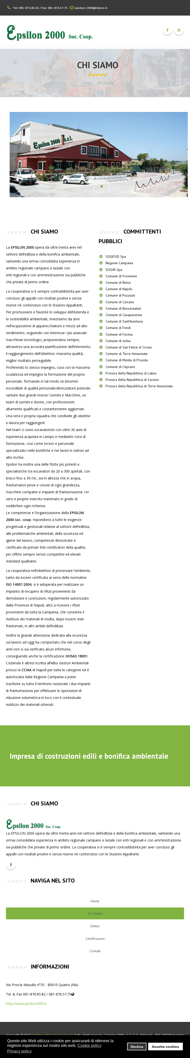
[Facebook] (167, 30)
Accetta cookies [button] (165, 1047)
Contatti (95, 951)
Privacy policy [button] (19, 1051)
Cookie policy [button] (89, 1045)
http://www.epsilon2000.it (26, 1003)
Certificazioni (95, 938)
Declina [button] (137, 1047)
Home (87, 82)
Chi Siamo (95, 913)
